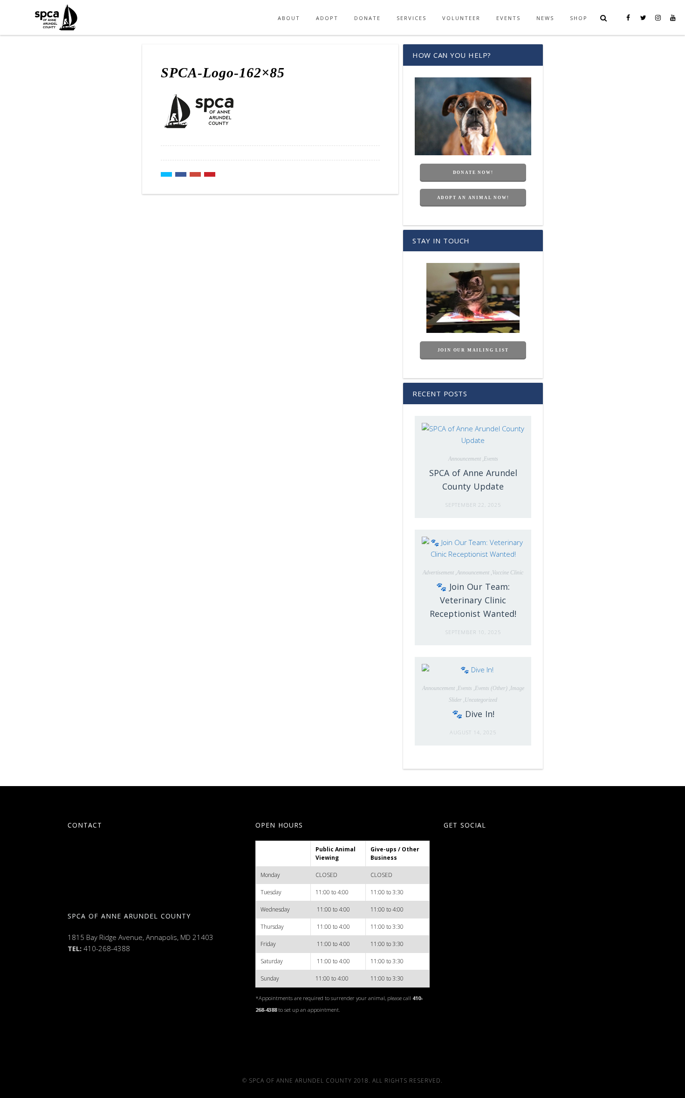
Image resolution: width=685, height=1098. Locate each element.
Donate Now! (473, 172)
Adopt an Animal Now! (473, 197)
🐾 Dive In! (473, 713)
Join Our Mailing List (473, 350)
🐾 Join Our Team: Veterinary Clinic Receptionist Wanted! (473, 600)
